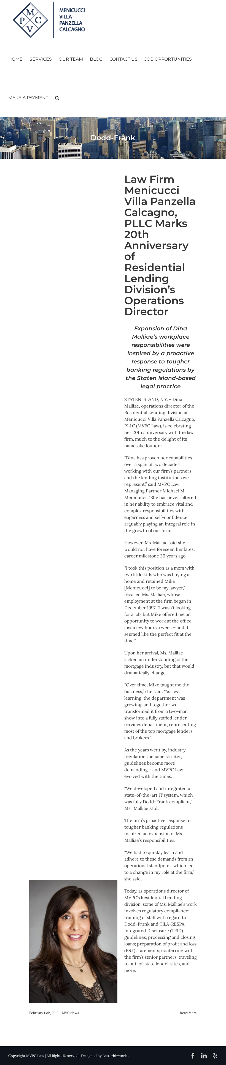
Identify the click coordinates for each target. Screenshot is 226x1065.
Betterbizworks (115, 1055)
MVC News (70, 1013)
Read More (188, 1013)
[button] (57, 98)
